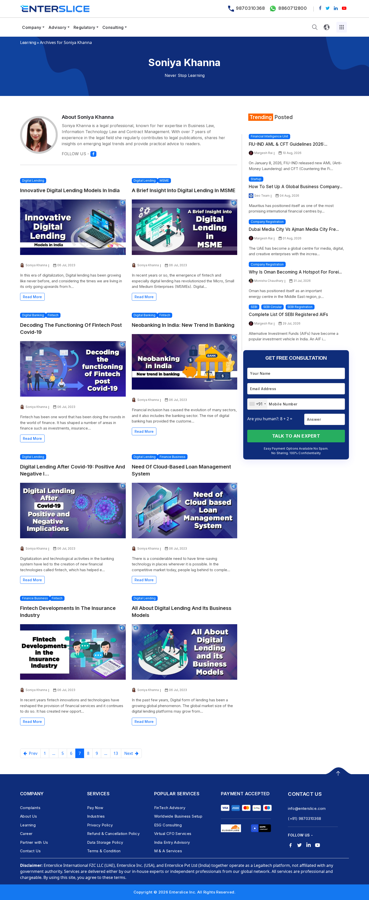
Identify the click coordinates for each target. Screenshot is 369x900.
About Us (28, 816)
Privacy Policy (100, 825)
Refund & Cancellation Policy (113, 833)
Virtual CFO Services (173, 833)
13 (115, 753)
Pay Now (95, 807)
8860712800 (292, 8)
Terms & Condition (104, 851)
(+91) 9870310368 (304, 818)
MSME (164, 180)
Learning (28, 42)
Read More (32, 297)
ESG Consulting (168, 825)
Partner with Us (34, 842)
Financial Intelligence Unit (269, 136)
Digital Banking (33, 315)
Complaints (30, 807)
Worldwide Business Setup (178, 816)
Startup (256, 179)
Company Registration (267, 222)
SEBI (254, 307)
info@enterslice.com (307, 808)
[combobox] (257, 404)
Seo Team (262, 195)
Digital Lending (33, 180)
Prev (32, 753)
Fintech (53, 315)
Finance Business (173, 457)
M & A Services (168, 851)
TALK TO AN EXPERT (296, 436)
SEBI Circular (272, 307)
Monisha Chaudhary (268, 281)
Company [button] (31, 27)
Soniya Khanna (36, 265)
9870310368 (250, 8)
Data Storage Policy (105, 842)
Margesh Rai (263, 153)
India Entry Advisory (172, 842)
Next (129, 753)
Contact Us (30, 851)
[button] (315, 27)
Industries (96, 816)
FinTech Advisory (169, 807)
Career (26, 833)
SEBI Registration (300, 307)
